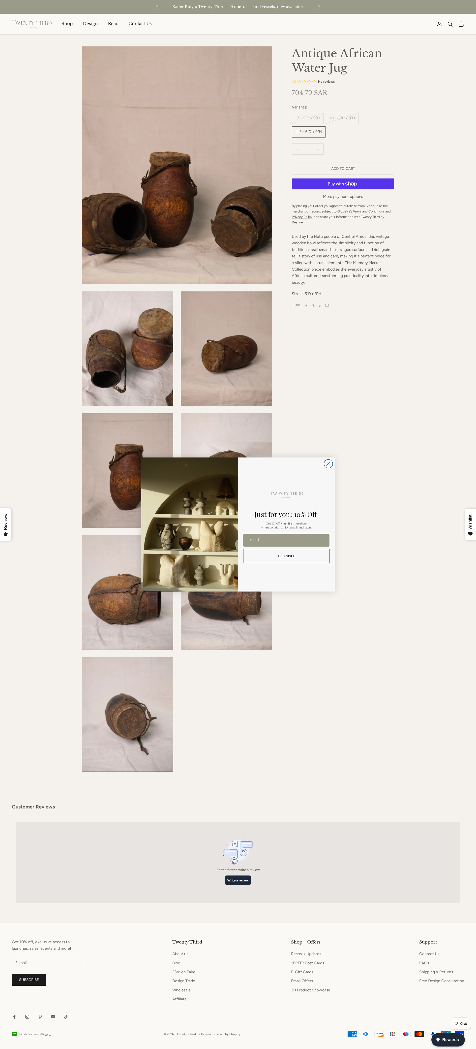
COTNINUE (286, 556)
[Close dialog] (328, 463)
